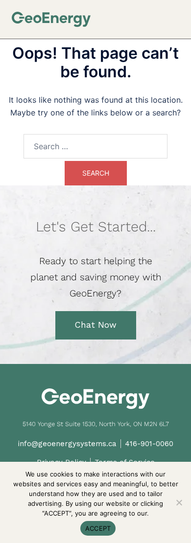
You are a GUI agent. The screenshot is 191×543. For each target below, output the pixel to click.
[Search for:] (95, 146)
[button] (175, 15)
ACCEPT (98, 528)
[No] (179, 502)
